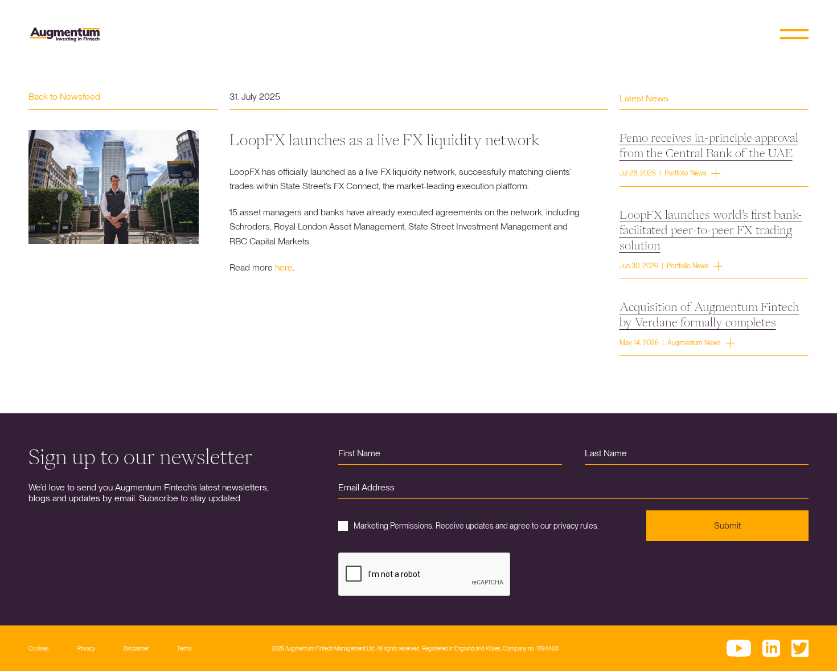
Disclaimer (136, 648)
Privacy (86, 648)
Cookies (38, 648)
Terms (184, 648)
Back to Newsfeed (64, 96)
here (284, 267)
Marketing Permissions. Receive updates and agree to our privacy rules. (476, 525)
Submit (727, 525)
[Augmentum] (64, 34)
